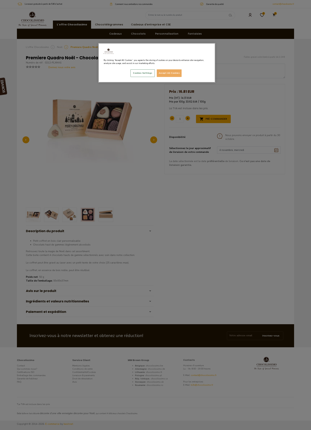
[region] (156, 63)
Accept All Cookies (169, 73)
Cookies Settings (142, 73)
